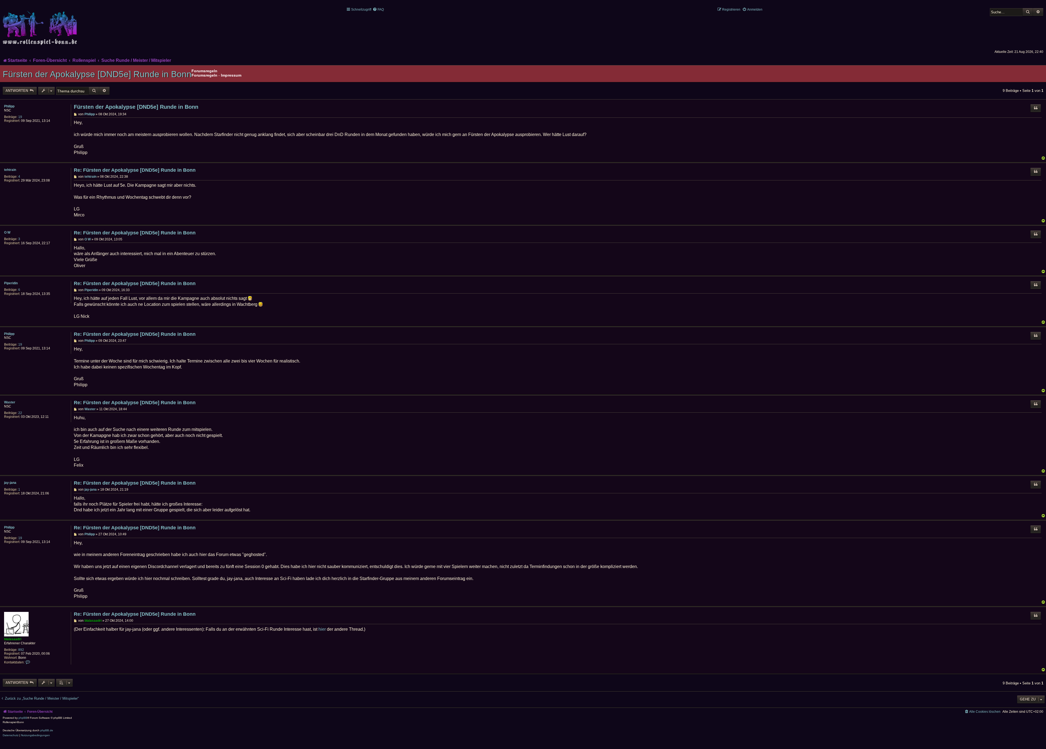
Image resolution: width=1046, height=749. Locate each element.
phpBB (23, 717)
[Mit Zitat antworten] (1035, 108)
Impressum (231, 75)
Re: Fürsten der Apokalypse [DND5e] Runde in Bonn (135, 170)
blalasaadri (12, 639)
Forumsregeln (204, 75)
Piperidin (11, 283)
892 (21, 650)
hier (322, 629)
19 (20, 117)
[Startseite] (41, 25)
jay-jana (10, 483)
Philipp (9, 106)
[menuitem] (378, 9)
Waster (9, 402)
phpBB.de (46, 730)
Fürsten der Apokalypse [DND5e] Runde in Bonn (97, 74)
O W (7, 232)
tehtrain (10, 170)
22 (20, 413)
